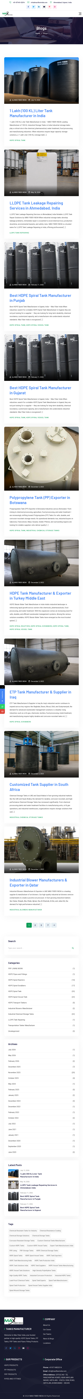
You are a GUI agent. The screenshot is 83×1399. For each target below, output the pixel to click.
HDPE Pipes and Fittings (17, 974)
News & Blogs (48, 1339)
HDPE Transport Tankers (17, 1003)
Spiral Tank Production (17, 1285)
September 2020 (14, 1146)
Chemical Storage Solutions (19, 1236)
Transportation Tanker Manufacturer (21, 1025)
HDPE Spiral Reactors (20, 626)
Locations (47, 1343)
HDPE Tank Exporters (54, 1256)
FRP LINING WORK (15, 968)
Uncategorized (13, 1031)
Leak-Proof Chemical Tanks (19, 1280)
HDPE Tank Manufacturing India (21, 1261)
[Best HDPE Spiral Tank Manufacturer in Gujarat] (13, 1207)
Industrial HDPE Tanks (62, 1275)
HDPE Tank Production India (44, 1261)
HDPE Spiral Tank (17, 140)
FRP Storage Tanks (26, 1251)
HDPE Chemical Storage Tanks (47, 1251)
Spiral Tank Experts (39, 1280)
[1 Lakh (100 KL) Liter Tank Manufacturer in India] (13, 1173)
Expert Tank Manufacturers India (61, 1246)
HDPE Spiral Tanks (16, 1256)
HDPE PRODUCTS (11, 1365)
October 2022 (13, 1118)
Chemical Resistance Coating (50, 1231)
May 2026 (12, 1055)
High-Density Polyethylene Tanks (44, 1271)
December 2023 (14, 1107)
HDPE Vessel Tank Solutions (20, 1271)
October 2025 (13, 1078)
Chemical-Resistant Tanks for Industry (23, 1231)
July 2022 (12, 1124)
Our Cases (47, 1330)
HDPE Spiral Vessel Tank (37, 325)
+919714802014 (55, 1367)
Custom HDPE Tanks (17, 1246)
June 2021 (12, 1129)
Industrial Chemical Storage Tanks (42, 530)
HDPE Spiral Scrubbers (41, 626)
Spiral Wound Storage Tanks (20, 1290)
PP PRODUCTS (10, 1370)
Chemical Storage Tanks (41, 1236)
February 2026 (13, 1061)
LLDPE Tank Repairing (19, 233)
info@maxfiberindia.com (39, 2)
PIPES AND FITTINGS (12, 1379)
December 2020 (14, 1141)
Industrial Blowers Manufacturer (26, 910)
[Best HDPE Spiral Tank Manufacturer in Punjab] (13, 1196)
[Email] (2, 711)
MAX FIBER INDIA (20, 100)
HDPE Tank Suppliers (38, 1266)
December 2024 (14, 1101)
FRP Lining (13, 1251)
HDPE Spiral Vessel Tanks (34, 1256)
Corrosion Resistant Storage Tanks (22, 1241)
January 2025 (13, 1095)
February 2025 (13, 1090)
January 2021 (13, 1135)
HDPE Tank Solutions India (19, 1266)
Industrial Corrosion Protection (41, 1275)
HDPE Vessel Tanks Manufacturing (61, 1266)
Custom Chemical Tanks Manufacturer (51, 1241)
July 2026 (12, 1050)
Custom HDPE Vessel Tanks (37, 1246)
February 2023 (13, 1112)
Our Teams (47, 1334)
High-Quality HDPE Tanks (18, 1275)
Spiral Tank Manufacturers (58, 1280)
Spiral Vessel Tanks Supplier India (40, 1285)
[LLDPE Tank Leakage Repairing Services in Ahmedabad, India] (13, 1185)
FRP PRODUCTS (10, 1374)
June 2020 (12, 1152)
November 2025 (14, 1072)
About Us (46, 1325)
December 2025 (14, 1067)
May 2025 (12, 1084)
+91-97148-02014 (19, 2)
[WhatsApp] (2, 706)
